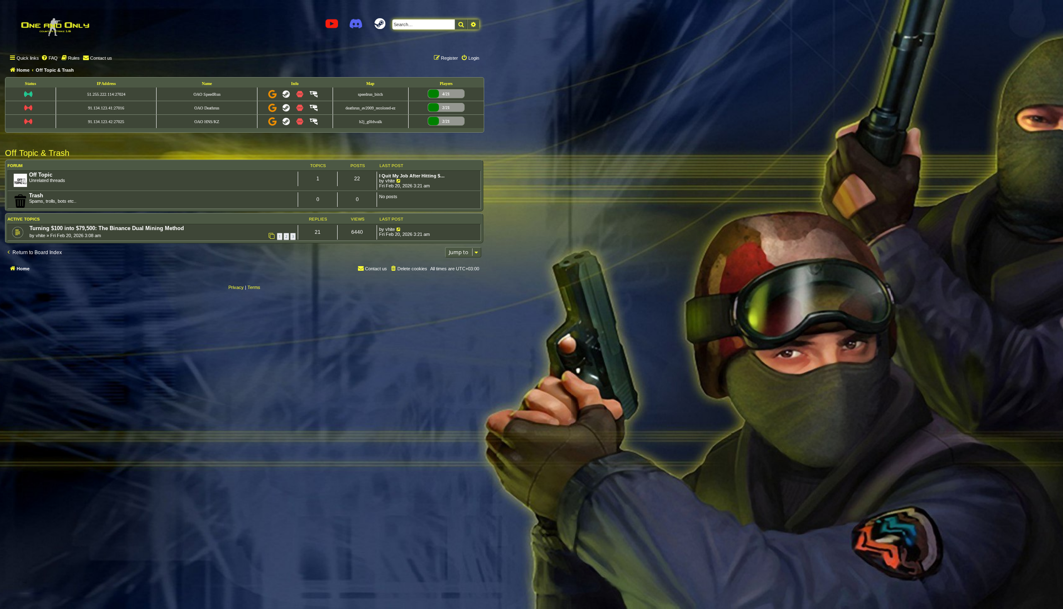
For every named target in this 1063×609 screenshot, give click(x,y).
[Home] (55, 27)
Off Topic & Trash (37, 153)
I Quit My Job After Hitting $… (412, 175)
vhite (390, 180)
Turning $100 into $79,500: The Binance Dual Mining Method (106, 228)
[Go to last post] (399, 229)
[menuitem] (49, 58)
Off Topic (40, 175)
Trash (36, 195)
